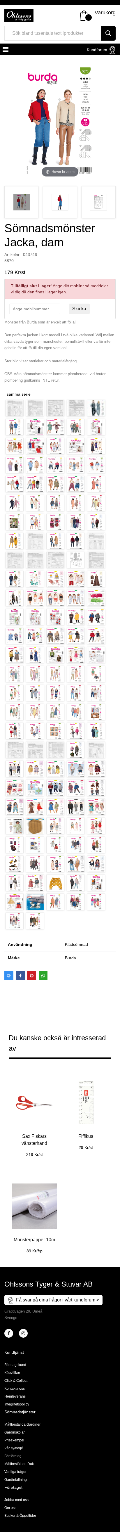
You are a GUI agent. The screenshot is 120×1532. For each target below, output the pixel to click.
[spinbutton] (35, 309)
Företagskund (15, 1365)
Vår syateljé (13, 1448)
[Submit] (108, 33)
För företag (13, 1456)
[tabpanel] (34, 1114)
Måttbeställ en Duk (19, 1464)
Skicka (79, 308)
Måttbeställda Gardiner (22, 1424)
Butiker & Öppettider (20, 1516)
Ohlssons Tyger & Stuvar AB (48, 1284)
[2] (9, 1333)
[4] (23, 1333)
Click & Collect (15, 1381)
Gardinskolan (15, 1432)
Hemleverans (15, 1396)
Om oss (10, 1508)
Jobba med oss (16, 1500)
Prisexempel (14, 1440)
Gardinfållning (15, 1480)
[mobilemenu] (4, 50)
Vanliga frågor (15, 1472)
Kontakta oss (14, 1388)
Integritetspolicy (16, 1404)
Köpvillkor (12, 1373)
